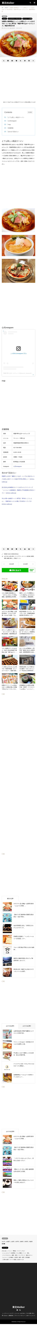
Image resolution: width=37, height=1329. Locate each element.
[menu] (34, 2)
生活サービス (20, 1259)
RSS (20, 1310)
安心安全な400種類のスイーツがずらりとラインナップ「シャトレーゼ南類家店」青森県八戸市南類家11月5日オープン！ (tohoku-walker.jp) (18, 490)
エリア (3, 1241)
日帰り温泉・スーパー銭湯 (9, 1259)
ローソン (24, 556)
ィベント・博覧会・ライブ (13, 1251)
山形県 (12, 1241)
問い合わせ (4, 1315)
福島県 (21, 1241)
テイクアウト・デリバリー (14, 18)
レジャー (5, 1257)
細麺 (8, 558)
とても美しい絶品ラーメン (16, 117)
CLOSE (30, 112)
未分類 (3, 1243)
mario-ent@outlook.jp (13, 554)
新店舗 (28, 556)
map (9, 124)
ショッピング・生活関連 (9, 1253)
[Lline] (16, 60)
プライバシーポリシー (19, 1315)
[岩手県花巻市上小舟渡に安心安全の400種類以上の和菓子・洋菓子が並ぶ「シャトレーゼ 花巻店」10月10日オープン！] (26, 564)
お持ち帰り (11, 556)
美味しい (12, 558)
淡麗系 (32, 556)
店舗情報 (10, 128)
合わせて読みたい (13, 131)
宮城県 (8, 1241)
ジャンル (4, 1251)
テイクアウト (18, 556)
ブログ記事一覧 (29, 1313)
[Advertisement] (18, 83)
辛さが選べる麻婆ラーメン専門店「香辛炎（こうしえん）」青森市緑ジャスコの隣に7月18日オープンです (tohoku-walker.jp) (17, 501)
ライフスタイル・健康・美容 (10, 1255)
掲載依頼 (11, 1315)
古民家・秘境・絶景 (19, 1257)
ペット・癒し (26, 1253)
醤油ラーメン (17, 558)
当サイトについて (30, 1315)
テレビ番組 (19, 1253)
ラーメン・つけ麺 (27, 18)
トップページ (5, 1313)
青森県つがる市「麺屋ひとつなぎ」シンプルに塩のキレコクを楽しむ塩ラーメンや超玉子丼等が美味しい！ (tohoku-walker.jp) (18, 479)
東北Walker (18, 1307)
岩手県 (17, 1241)
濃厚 (5, 558)
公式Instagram (12, 121)
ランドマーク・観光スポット (25, 1255)
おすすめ (6, 556)
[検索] (30, 2)
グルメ (4, 18)
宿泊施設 (28, 1257)
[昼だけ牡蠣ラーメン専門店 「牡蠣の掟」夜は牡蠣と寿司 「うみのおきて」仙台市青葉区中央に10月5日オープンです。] (10, 564)
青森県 (4, 16)
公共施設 (11, 1257)
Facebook (17, 1310)
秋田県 (26, 1241)
